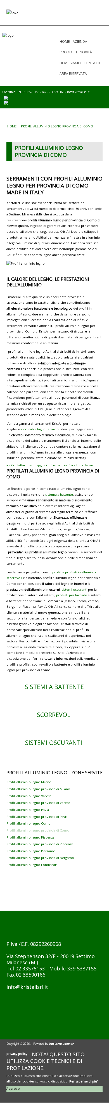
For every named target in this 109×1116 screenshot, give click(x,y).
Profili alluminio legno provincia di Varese (38, 803)
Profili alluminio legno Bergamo (30, 851)
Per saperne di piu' (83, 1081)
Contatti (92, 63)
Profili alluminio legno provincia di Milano (38, 789)
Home (65, 41)
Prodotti (68, 52)
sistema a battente (59, 494)
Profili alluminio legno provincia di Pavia (37, 817)
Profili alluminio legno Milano (28, 782)
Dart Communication (61, 1044)
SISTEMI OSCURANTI (54, 743)
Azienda (80, 41)
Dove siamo (70, 63)
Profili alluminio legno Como (28, 823)
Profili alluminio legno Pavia (27, 810)
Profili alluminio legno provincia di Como (37, 830)
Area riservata (73, 73)
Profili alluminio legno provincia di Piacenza (39, 844)
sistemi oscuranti (74, 589)
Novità (86, 52)
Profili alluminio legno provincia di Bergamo (40, 858)
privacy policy (16, 1053)
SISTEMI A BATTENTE (54, 687)
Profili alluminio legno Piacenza (30, 837)
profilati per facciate (71, 595)
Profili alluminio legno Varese (28, 796)
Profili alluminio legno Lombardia (32, 865)
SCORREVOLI (54, 715)
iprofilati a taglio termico (40, 429)
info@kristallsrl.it (78, 92)
